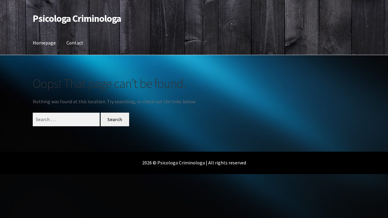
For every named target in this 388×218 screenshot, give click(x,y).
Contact (74, 43)
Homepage (44, 43)
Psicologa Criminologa (77, 18)
